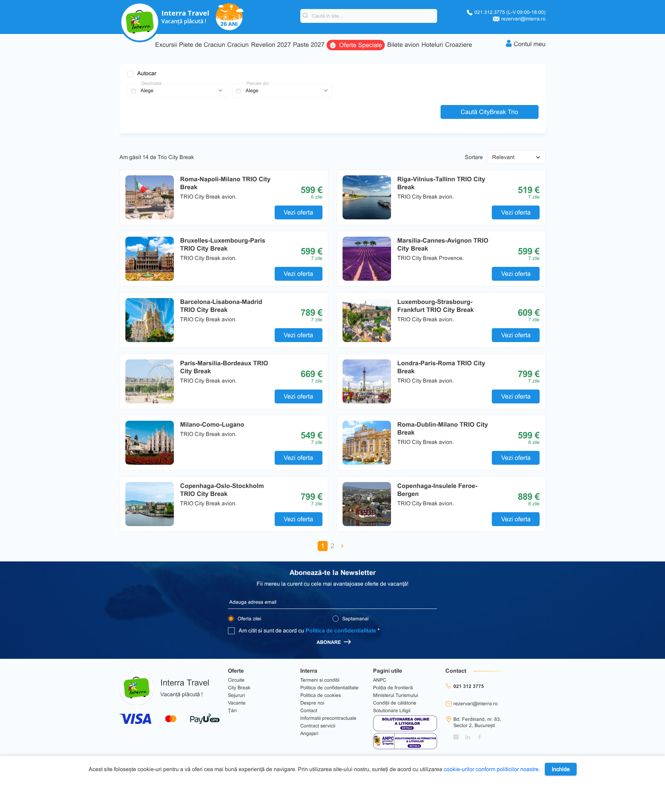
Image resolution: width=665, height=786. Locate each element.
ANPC (379, 680)
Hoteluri (432, 44)
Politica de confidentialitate (340, 631)
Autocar (146, 73)
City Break (239, 687)
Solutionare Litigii (391, 710)
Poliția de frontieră (393, 687)
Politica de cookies (320, 695)
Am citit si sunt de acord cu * (309, 631)
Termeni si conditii (319, 680)
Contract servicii (317, 725)
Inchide (561, 769)
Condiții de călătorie (394, 703)
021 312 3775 (468, 686)
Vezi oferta (298, 212)
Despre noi (312, 703)
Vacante (237, 703)
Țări (232, 710)
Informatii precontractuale (328, 718)
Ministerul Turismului (395, 695)
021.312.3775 (510, 12)
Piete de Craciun (202, 44)
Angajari (309, 733)
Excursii (166, 44)
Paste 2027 (309, 44)
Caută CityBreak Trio (489, 111)
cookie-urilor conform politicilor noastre (491, 769)
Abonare (329, 642)
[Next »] (342, 546)
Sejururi (236, 695)
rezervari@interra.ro (523, 18)
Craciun (238, 44)
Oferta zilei (248, 618)
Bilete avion (403, 44)
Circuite (236, 680)
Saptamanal (355, 618)
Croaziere (458, 44)
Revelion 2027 (271, 44)
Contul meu (530, 44)
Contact (308, 710)
